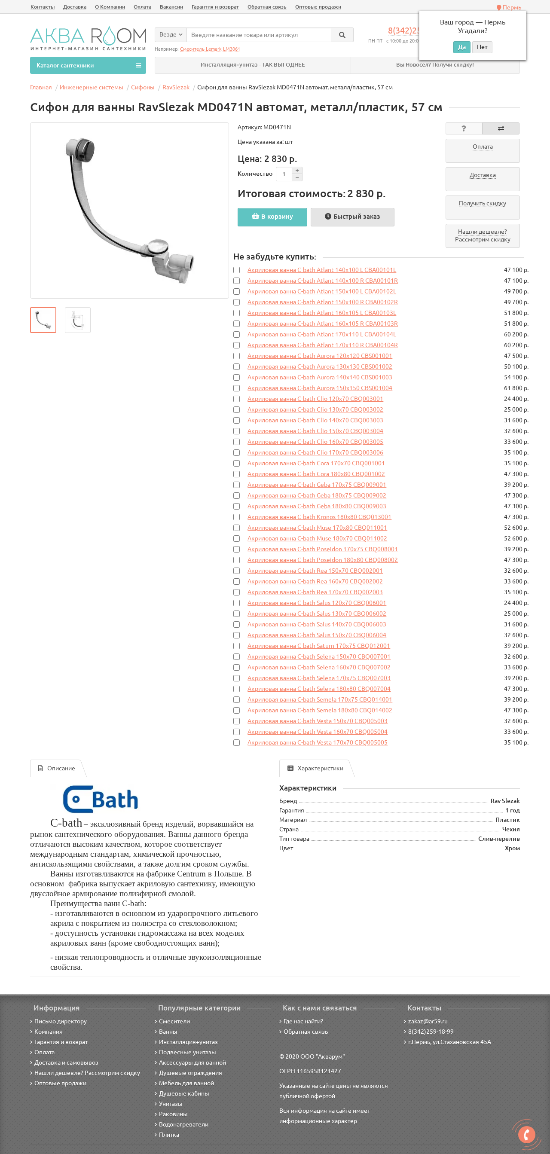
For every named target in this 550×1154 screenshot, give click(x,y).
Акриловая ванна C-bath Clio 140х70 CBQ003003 (315, 420)
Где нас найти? (303, 1021)
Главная (41, 87)
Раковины (173, 1114)
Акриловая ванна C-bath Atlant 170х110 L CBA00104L (322, 334)
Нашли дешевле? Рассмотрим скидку (87, 1072)
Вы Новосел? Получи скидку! (435, 64)
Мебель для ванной (186, 1083)
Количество (255, 173)
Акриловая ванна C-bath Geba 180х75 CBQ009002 (317, 495)
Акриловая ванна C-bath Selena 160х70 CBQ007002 (319, 667)
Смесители (174, 1021)
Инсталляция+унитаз (188, 1041)
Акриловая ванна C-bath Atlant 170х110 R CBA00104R (323, 345)
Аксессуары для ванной (192, 1062)
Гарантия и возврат (215, 6)
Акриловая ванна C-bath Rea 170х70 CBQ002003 (315, 592)
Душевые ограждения (190, 1072)
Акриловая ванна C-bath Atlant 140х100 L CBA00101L (322, 269)
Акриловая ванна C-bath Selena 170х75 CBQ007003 (319, 678)
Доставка (74, 6)
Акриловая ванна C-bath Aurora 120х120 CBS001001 (320, 355)
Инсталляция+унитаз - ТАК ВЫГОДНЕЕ (253, 64)
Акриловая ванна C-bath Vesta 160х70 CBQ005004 (318, 731)
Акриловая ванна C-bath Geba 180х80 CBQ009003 (317, 506)
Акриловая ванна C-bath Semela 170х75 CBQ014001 (320, 699)
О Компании (110, 6)
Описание (61, 768)
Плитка (169, 1134)
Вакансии (171, 6)
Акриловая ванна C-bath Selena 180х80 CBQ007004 (319, 688)
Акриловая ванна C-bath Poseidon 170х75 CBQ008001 (323, 549)
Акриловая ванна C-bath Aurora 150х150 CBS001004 (320, 388)
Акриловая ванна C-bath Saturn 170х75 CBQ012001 (319, 645)
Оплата (142, 6)
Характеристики (320, 768)
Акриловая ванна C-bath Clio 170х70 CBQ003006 (315, 452)
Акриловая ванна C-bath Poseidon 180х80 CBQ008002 (323, 559)
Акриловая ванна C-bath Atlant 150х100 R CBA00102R (323, 302)
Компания (48, 1031)
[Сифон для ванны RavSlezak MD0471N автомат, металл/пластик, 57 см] (129, 210)
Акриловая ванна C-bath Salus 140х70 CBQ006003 (317, 624)
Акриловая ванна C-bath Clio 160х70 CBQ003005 (315, 441)
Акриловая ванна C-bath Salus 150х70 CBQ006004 (317, 635)
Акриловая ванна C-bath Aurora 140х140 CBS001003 (320, 377)
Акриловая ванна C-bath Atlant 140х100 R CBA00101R (323, 280)
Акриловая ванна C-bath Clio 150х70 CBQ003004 (315, 430)
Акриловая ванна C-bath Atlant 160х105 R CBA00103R (323, 323)
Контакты (43, 6)
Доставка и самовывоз (66, 1062)
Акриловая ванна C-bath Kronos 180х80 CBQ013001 (319, 516)
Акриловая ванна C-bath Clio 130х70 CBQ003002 (315, 409)
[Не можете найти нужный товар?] (526, 1134)
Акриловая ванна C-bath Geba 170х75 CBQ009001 (317, 484)
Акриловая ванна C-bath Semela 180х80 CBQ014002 (320, 710)
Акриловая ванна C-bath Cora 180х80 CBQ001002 (316, 473)
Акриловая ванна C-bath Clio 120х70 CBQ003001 (315, 398)
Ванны (168, 1031)
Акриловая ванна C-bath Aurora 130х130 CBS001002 (320, 366)
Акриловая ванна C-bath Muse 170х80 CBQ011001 (317, 527)
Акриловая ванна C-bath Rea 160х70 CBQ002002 (315, 581)
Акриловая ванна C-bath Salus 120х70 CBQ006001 (317, 602)
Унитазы (171, 1103)
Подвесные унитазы (187, 1052)
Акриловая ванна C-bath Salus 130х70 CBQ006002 (317, 613)
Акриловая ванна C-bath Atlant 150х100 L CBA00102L (322, 291)
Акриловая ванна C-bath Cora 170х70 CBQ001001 (316, 463)
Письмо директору (60, 1021)
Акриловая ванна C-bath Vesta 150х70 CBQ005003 (318, 720)
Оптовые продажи (318, 6)
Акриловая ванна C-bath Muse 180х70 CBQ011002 (317, 538)
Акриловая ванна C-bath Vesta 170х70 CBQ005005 (318, 742)
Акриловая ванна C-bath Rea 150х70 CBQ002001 (315, 570)
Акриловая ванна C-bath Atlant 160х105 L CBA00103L (322, 312)
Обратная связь (267, 6)
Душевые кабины (184, 1093)
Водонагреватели (183, 1124)
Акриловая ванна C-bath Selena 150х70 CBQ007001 (319, 656)
